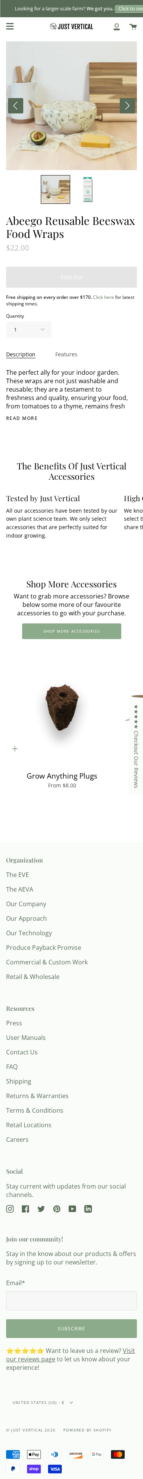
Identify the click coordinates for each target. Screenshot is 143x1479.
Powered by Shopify (87, 1430)
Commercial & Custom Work (47, 962)
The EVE (17, 875)
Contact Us (22, 1052)
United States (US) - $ (39, 1402)
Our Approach (26, 918)
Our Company (26, 904)
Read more (22, 418)
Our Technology (29, 933)
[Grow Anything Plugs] (62, 707)
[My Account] (116, 26)
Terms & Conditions (34, 1110)
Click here (103, 297)
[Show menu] (9, 26)
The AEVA (19, 889)
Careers (17, 1139)
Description (20, 354)
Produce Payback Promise (43, 947)
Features (66, 354)
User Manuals (26, 1037)
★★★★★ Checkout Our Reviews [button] (136, 746)
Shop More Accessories (71, 631)
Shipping (18, 1081)
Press (14, 1023)
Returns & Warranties (37, 1096)
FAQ (12, 1067)
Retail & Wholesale (32, 976)
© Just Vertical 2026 (31, 1430)
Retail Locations (28, 1125)
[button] (55, 189)
